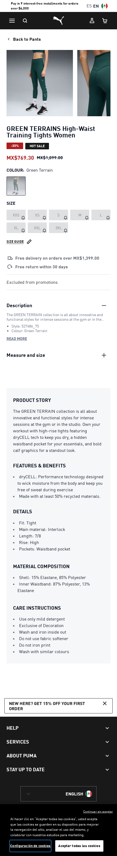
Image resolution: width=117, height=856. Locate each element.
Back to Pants (27, 39)
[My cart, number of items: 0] (105, 20)
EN (96, 5)
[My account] (92, 20)
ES (89, 5)
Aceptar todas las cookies (79, 846)
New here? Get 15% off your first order (47, 706)
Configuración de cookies (30, 846)
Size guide (15, 242)
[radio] (16, 186)
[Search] (25, 20)
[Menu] (12, 20)
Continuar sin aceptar (98, 811)
